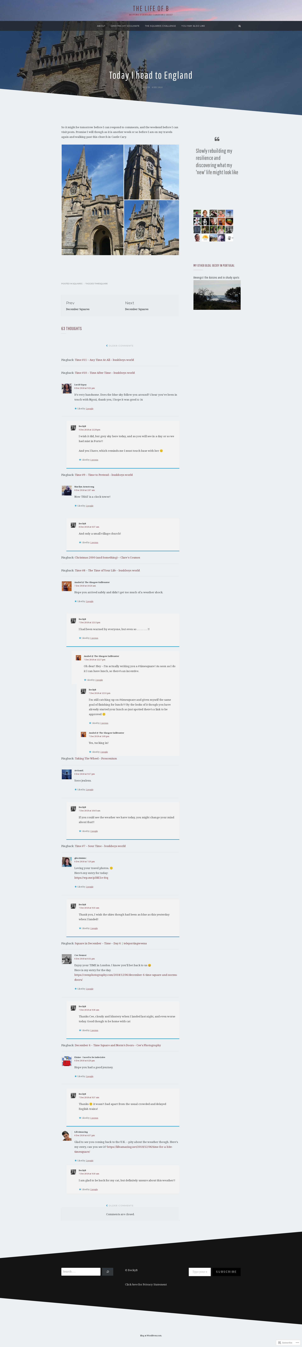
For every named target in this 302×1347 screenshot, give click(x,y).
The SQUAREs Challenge (160, 26)
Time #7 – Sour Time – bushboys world (100, 846)
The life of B (151, 8)
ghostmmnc (80, 858)
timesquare (101, 283)
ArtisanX (79, 770)
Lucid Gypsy (80, 385)
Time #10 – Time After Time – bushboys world (105, 372)
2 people (89, 409)
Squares (77, 283)
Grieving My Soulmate (125, 26)
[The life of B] (62, 26)
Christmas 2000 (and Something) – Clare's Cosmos (107, 557)
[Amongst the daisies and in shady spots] (217, 294)
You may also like (193, 26)
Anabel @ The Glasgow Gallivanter (92, 582)
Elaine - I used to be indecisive (89, 1057)
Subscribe (226, 1271)
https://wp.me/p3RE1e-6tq (91, 877)
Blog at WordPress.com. (151, 1336)
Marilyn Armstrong (84, 487)
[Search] (239, 26)
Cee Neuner (80, 955)
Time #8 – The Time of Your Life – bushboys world (107, 570)
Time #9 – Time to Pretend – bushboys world (104, 474)
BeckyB (146, 87)
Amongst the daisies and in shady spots (216, 277)
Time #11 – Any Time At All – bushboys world (104, 359)
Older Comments (121, 345)
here (135, 1284)
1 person (94, 460)
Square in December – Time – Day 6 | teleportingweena (111, 943)
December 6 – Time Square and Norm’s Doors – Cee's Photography (118, 1045)
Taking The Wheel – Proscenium (96, 758)
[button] (92, 199)
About (101, 26)
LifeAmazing (81, 1132)
